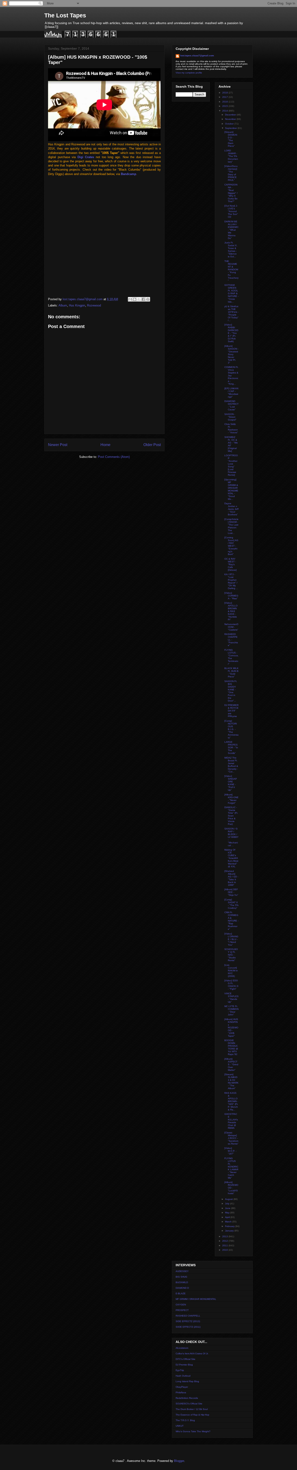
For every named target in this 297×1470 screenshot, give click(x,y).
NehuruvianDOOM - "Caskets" (231, 627)
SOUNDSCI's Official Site (189, 1403)
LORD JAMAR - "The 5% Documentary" (231, 156)
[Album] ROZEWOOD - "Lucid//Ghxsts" (231, 1188)
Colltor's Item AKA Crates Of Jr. (192, 1353)
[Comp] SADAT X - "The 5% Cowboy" (231, 903)
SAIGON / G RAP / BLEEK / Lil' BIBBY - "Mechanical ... (231, 837)
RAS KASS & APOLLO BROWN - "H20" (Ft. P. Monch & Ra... (231, 1101)
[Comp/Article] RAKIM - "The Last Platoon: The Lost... (231, 526)
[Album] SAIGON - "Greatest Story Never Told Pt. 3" (231, 354)
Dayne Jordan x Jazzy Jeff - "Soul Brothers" (231, 509)
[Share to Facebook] (143, 299)
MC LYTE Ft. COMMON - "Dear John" (231, 1010)
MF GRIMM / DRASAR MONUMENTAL (196, 1299)
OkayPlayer (182, 1387)
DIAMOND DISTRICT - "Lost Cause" (231, 405)
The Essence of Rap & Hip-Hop (192, 1414)
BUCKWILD (182, 1282)
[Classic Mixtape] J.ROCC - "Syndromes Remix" (231, 1138)
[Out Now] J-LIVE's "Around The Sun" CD (231, 211)
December (231, 114)
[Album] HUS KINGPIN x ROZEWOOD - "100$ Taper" (231, 1027)
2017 (225, 97)
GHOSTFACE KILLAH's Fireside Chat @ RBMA (231, 1121)
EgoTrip (180, 1370)
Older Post (152, 445)
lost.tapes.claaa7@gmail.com (197, 55)
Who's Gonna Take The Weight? (193, 1431)
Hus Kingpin (77, 305)
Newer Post (57, 445)
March (228, 1221)
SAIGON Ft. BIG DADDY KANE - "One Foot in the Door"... (230, 691)
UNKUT (180, 1426)
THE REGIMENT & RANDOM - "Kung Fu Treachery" (231, 271)
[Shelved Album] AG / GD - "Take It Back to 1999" (231, 878)
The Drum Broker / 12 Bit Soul (192, 1409)
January (229, 1230)
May (227, 1212)
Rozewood (94, 305)
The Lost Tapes (65, 15)
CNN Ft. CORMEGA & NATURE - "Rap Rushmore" (231, 920)
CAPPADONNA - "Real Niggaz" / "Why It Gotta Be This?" (231, 193)
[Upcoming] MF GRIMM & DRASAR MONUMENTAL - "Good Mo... (231, 489)
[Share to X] (139, 299)
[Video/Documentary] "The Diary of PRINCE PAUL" (231, 173)
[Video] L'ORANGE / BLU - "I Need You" (231, 939)
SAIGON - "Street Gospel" (230, 417)
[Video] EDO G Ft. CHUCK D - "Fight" (231, 984)
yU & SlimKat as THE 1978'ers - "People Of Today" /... (231, 313)
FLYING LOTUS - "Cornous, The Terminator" (231, 657)
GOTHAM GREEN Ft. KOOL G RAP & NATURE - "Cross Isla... (231, 293)
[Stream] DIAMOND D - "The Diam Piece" (230, 139)
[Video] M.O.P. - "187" (230, 1151)
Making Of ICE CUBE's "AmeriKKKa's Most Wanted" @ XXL (231, 858)
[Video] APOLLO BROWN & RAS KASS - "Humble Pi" (231, 611)
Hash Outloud (183, 1375)
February (230, 1226)
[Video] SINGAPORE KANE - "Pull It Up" (230, 783)
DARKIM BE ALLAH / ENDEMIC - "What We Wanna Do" (231, 229)
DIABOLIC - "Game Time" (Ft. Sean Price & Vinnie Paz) (231, 815)
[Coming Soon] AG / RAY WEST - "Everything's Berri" (231, 545)
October (229, 123)
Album (62, 305)
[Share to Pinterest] (147, 299)
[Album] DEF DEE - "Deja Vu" (231, 892)
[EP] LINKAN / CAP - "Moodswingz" (231, 392)
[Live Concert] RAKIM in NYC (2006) (231, 970)
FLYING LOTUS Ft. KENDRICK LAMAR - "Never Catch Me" (231, 1168)
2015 (225, 106)
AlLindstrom (182, 1348)
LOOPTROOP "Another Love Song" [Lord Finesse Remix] (231, 465)
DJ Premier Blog (184, 1364)
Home (105, 445)
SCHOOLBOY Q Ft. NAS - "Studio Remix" (231, 955)
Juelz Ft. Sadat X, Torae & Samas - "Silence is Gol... (230, 249)
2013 (225, 1236)
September (231, 128)
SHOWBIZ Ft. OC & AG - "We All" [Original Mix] (231, 444)
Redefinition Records (187, 1398)
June (228, 1208)
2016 (225, 101)
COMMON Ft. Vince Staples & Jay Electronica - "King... (231, 375)
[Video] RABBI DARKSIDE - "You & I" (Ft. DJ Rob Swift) (231, 333)
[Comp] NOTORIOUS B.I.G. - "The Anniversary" (231, 729)
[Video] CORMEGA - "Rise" (231, 596)
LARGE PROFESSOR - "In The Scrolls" (231, 747)
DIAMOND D (182, 1288)
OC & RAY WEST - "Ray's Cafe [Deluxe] (230, 564)
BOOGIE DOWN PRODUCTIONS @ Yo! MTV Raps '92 (231, 1047)
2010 (225, 1250)
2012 (225, 1241)
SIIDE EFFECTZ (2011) (188, 1327)
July (227, 1203)
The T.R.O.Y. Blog (185, 1420)
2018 (225, 92)
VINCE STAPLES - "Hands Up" (231, 997)
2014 (225, 110)
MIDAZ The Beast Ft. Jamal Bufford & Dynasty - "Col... (231, 764)
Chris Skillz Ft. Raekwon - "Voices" (231, 428)
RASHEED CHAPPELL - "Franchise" (231, 640)
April (227, 1217)
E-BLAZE (181, 1293)
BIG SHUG (181, 1276)
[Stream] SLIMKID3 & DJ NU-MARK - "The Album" (231, 1081)
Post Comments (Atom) (114, 457)
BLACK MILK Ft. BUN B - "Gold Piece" (231, 672)
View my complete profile (189, 72)
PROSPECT (182, 1310)
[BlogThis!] (134, 299)
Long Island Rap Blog (187, 1381)
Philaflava (181, 1392)
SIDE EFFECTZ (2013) (188, 1321)
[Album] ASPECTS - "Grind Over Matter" (231, 1064)
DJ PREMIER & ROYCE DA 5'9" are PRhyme (231, 710)
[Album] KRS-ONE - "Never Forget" (231, 798)
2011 (225, 1245)
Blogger (179, 1461)
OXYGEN (181, 1304)
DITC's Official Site (185, 1359)
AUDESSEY (182, 1271)
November (231, 119)
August (229, 1199)
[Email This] (130, 299)
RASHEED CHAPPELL (188, 1315)
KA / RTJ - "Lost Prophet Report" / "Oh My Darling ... (231, 581)
